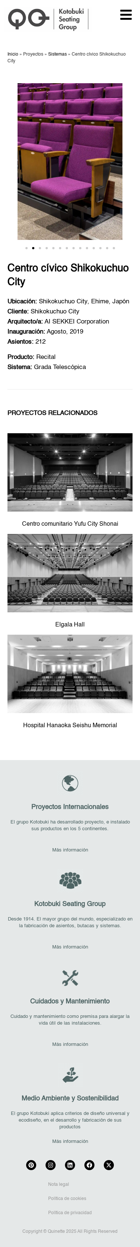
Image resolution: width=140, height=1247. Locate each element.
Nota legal (58, 1184)
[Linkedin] (70, 1165)
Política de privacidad (70, 1213)
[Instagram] (51, 1165)
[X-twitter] (109, 1165)
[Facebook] (89, 1165)
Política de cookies (67, 1199)
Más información (70, 850)
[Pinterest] (31, 1165)
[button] (16, 163)
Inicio (12, 54)
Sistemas (57, 54)
